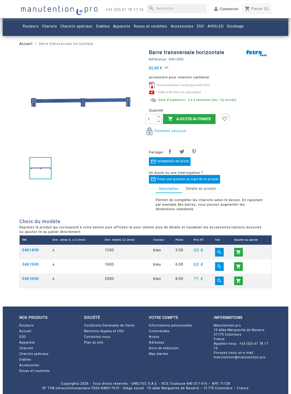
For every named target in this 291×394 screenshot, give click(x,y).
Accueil (25, 331)
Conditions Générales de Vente (109, 325)
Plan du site (93, 342)
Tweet (181, 151)
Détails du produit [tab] (201, 189)
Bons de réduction (164, 348)
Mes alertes (158, 354)
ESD (22, 337)
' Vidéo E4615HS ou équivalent (178, 92)
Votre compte (163, 317)
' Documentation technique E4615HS (183, 85)
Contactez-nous (97, 337)
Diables (25, 359)
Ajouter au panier (189, 119)
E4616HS (30, 279)
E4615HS (30, 264)
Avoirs (154, 337)
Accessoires (29, 365)
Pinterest (193, 151)
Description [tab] (168, 189)
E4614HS (30, 250)
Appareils (27, 342)
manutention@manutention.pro (240, 357)
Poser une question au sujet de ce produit (184, 179)
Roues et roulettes (34, 371)
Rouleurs (26, 325)
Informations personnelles (170, 325)
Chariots (26, 348)
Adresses (156, 342)
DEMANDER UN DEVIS (170, 161)
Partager (169, 151)
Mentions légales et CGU (104, 331)
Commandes (159, 331)
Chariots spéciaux (34, 354)
